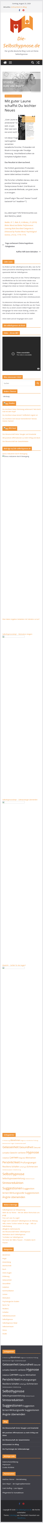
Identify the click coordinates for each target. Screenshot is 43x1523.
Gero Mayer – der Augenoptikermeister (16, 1484)
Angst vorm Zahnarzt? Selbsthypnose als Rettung (19, 1221)
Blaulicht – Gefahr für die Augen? (14, 965)
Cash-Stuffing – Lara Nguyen (12, 1488)
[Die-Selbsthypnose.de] (5, 62)
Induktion (5, 1158)
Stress (4, 1330)
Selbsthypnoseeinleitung (13, 1178)
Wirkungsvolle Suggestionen (24, 1192)
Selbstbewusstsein (7, 1170)
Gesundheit (26, 1147)
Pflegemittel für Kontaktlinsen (13, 1493)
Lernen (14, 1157)
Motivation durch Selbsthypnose (13, 1234)
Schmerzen (32, 1166)
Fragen (12, 1143)
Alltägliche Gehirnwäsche (11, 1229)
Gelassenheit (10, 1147)
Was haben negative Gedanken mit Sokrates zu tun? (20, 619)
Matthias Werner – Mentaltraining (14, 1479)
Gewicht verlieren (18, 1152)
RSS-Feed (12, 428)
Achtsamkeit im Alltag (10, 1444)
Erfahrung (5, 1276)
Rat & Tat (5, 1305)
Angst (4, 1258)
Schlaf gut (23, 1167)
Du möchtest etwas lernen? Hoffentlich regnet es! (20, 415)
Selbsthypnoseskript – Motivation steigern (17, 634)
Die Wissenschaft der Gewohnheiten (24, 7)
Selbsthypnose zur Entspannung (13, 1210)
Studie (4, 1334)
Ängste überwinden (13, 1197)
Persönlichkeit (11, 1162)
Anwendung (6, 1262)
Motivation (31, 1157)
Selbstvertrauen (30, 1178)
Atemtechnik (6, 1143)
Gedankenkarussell (20, 1143)
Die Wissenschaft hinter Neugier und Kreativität (19, 434)
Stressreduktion (12, 1183)
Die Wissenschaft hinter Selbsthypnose (16, 1232)
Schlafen (15, 1166)
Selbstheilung (17, 1170)
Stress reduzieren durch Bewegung (14, 454)
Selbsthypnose (13, 1174)
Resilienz (6, 1166)
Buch (4, 1269)
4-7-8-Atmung (6, 1140)
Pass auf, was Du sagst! (11, 1218)
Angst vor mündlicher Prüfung (29, 1140)
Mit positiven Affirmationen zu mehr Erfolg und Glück (21, 438)
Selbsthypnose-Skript (9, 1323)
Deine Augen (7, 1273)
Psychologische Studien (13, 96)
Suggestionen (12, 1188)
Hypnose (32, 1152)
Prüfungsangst (28, 1162)
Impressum (6, 1465)
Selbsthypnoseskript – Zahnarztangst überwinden (19, 800)
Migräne (22, 1158)
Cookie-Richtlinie (8, 1467)
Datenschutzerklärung (10, 1462)
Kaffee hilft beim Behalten (27, 252)
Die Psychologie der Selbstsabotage (15, 1449)
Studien (12, 403)
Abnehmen (15, 1140)
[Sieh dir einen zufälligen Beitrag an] (38, 62)
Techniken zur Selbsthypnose (12, 1237)
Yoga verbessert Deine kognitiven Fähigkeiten (19, 245)
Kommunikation (8, 1291)
